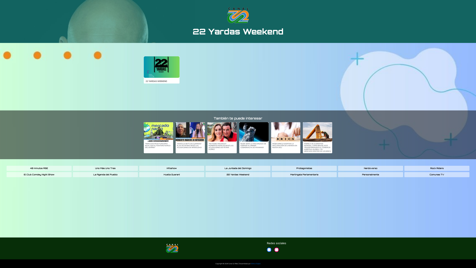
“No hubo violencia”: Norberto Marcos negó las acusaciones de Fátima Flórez (221, 147)
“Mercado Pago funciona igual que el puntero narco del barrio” (157, 146)
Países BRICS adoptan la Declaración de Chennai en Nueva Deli (284, 146)
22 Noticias (295, 4)
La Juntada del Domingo (238, 168)
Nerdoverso (370, 168)
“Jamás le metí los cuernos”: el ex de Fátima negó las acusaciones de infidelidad (189, 146)
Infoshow (172, 168)
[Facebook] (269, 250)
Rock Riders (437, 168)
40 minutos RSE (39, 168)
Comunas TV (437, 174)
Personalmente (370, 174)
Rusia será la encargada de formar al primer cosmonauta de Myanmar (253, 146)
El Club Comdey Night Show (39, 174)
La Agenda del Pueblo (105, 174)
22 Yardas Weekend (156, 81)
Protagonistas (304, 168)
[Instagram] (276, 250)
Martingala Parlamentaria (304, 174)
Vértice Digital (256, 264)
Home (307, 4)
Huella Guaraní (172, 174)
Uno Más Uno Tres (105, 168)
